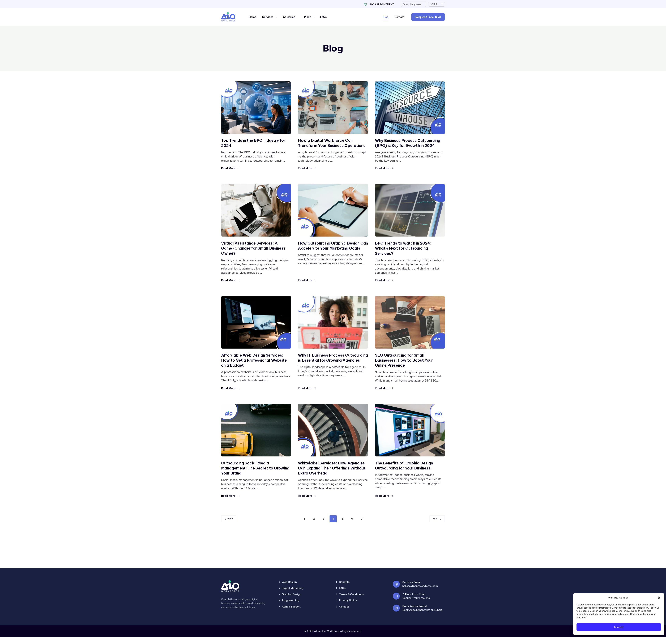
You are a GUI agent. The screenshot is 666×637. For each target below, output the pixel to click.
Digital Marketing (292, 588)
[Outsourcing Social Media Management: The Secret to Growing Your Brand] (256, 430)
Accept (619, 627)
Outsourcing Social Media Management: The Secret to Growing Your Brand (255, 468)
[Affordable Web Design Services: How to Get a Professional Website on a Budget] (256, 322)
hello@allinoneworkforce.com (420, 586)
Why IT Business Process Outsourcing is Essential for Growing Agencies (333, 358)
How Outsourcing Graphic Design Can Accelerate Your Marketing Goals (333, 246)
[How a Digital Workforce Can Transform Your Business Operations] (333, 107)
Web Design (289, 582)
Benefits (344, 582)
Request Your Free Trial (416, 598)
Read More (228, 168)
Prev (230, 518)
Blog (385, 17)
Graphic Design (291, 594)
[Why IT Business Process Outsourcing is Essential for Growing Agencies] (333, 322)
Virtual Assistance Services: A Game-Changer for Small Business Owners (253, 248)
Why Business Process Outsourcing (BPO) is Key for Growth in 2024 (407, 143)
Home (252, 17)
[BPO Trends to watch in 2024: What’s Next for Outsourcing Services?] (410, 210)
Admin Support (291, 606)
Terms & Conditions (351, 594)
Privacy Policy (348, 600)
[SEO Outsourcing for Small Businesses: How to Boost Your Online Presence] (410, 322)
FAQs (323, 17)
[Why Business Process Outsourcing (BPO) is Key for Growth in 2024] (410, 107)
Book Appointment (381, 4)
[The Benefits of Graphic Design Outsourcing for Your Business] (410, 430)
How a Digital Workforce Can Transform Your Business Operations (331, 143)
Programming (290, 600)
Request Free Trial (428, 17)
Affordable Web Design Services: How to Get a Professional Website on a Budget (254, 360)
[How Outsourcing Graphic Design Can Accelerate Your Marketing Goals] (333, 210)
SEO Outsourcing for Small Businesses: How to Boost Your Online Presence (404, 360)
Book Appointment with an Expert (422, 610)
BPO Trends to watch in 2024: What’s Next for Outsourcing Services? (403, 248)
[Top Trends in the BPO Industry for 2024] (256, 107)
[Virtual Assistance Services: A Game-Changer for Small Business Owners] (256, 210)
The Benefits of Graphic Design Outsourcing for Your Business (404, 466)
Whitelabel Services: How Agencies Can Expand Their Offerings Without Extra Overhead (331, 468)
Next (436, 518)
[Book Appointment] (365, 4)
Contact (399, 17)
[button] (659, 597)
